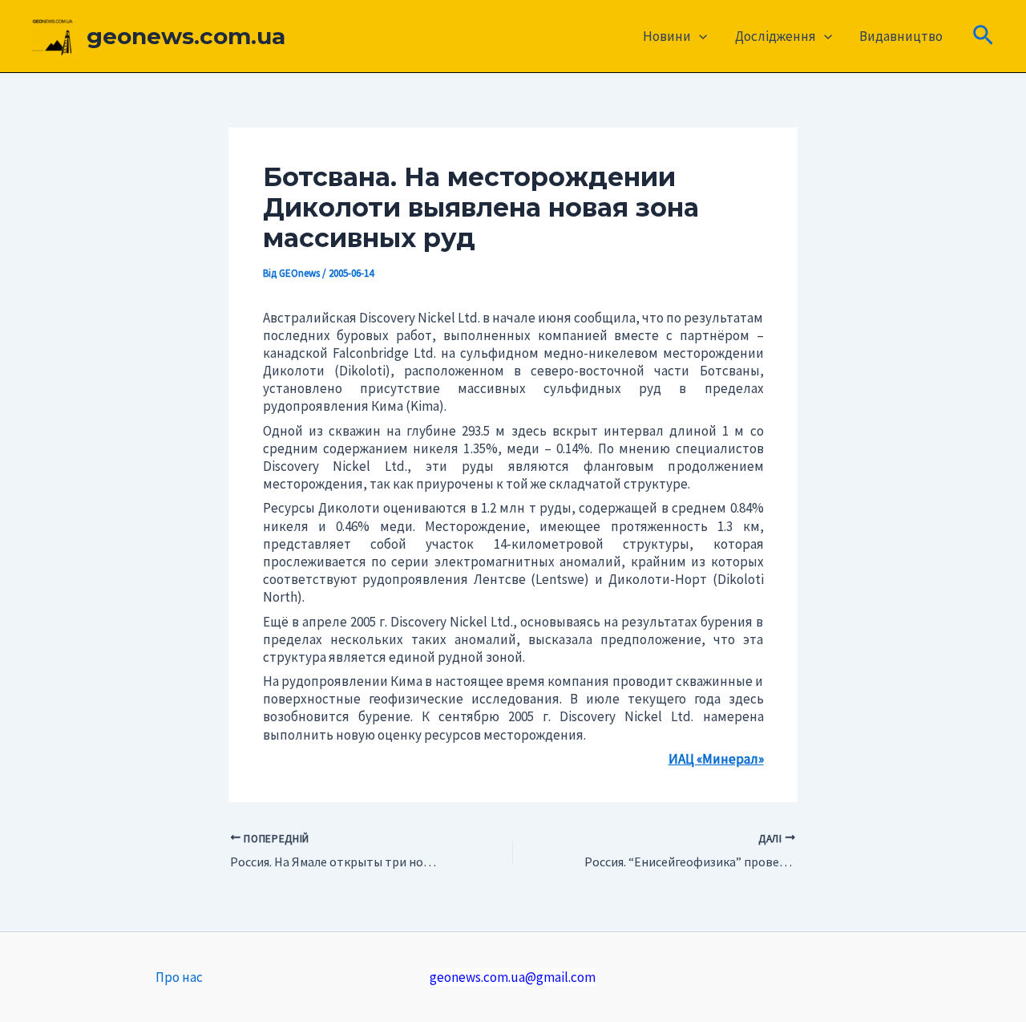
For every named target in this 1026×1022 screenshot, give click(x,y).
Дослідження (775, 36)
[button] (699, 36)
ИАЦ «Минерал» (716, 759)
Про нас (179, 977)
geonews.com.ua (186, 36)
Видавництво (901, 36)
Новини (667, 36)
